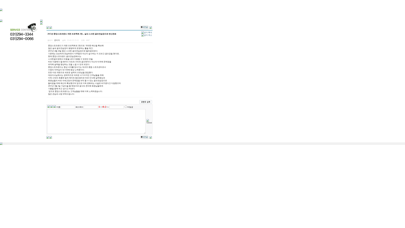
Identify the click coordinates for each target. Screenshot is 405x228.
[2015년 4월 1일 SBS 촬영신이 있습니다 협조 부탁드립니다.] (145, 27)
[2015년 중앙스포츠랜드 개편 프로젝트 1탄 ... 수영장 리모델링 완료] (151, 27)
